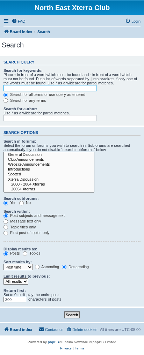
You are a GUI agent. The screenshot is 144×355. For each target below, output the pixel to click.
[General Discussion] (49, 154)
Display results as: (20, 249)
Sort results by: (17, 262)
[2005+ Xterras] (49, 189)
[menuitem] (19, 21)
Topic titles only (22, 227)
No (28, 203)
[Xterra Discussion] (49, 179)
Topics (34, 253)
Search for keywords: (23, 70)
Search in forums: (19, 141)
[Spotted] (49, 174)
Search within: (16, 211)
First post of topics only (29, 233)
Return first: (14, 290)
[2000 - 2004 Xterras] (49, 184)
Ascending (50, 267)
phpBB (53, 342)
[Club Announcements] (49, 159)
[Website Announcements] (49, 164)
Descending (78, 267)
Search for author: (20, 109)
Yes (12, 203)
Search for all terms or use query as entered (47, 94)
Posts (14, 253)
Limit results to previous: (26, 276)
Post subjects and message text (37, 215)
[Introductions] (49, 169)
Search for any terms (27, 100)
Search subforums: (21, 198)
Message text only (25, 221)
